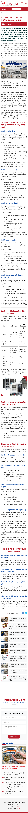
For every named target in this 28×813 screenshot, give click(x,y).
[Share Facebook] (23, 613)
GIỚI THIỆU (22, 802)
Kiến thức (6, 13)
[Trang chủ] (1, 13)
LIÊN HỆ (17, 804)
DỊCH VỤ (10, 804)
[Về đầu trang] (26, 325)
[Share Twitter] (26, 613)
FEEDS (25, 3)
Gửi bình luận (14, 737)
